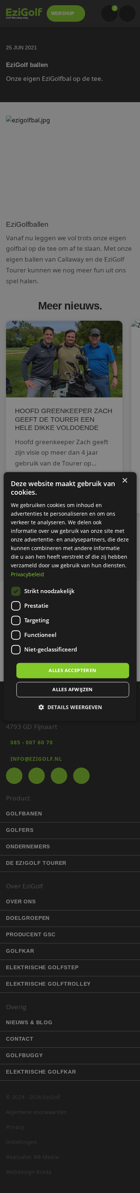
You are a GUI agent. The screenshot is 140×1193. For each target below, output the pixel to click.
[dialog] (69, 596)
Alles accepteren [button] (72, 670)
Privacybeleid (27, 574)
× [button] (124, 480)
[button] (70, 707)
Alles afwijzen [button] (72, 689)
